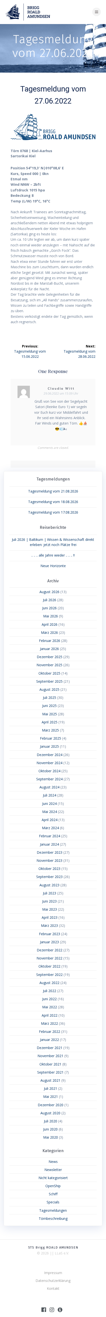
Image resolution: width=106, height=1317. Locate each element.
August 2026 (49, 591)
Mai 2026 (50, 616)
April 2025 (49, 722)
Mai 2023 (49, 909)
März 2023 (49, 925)
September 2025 (49, 681)
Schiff (53, 1194)
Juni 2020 (50, 1129)
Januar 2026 (49, 648)
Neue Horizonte (53, 565)
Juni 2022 (49, 999)
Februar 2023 (49, 933)
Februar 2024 (49, 836)
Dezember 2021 (49, 1047)
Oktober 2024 (49, 771)
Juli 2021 (50, 1088)
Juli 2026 (49, 600)
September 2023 (49, 876)
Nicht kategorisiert (53, 1177)
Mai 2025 (49, 714)
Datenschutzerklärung (53, 1280)
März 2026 (49, 632)
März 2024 (50, 827)
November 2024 (49, 762)
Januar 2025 (49, 746)
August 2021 (50, 1080)
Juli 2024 (49, 795)
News (53, 1161)
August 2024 (49, 787)
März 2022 (49, 1023)
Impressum (53, 1272)
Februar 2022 (49, 1031)
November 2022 (49, 958)
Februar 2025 (50, 738)
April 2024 (49, 819)
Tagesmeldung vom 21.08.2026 (53, 491)
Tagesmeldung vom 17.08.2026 (53, 512)
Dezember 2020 (50, 1105)
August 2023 (49, 885)
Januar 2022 (49, 1039)
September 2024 (49, 779)
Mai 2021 (50, 1096)
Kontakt (53, 1288)
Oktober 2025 (49, 673)
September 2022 (49, 974)
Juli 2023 (49, 893)
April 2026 (49, 624)
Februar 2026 (49, 640)
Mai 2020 (50, 1137)
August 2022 (49, 982)
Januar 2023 (49, 942)
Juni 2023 (49, 901)
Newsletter (53, 1169)
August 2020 (50, 1113)
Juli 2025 (49, 697)
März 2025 (50, 730)
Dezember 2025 (49, 656)
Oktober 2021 (50, 1064)
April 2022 (49, 1015)
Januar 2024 (49, 844)
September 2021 (50, 1072)
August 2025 (49, 689)
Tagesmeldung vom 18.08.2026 (53, 501)
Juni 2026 (49, 608)
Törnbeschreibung (53, 1218)
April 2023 (49, 917)
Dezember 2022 (49, 950)
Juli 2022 (49, 990)
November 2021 (50, 1055)
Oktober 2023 (49, 868)
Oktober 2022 (49, 966)
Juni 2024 (49, 803)
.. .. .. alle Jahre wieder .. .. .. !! (53, 555)
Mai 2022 (49, 1007)
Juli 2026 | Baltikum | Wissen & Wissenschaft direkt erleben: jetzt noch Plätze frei (53, 542)
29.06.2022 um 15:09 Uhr (61, 393)
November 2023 (49, 860)
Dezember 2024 (49, 754)
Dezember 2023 (49, 852)
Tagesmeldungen (53, 1210)
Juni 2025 (49, 705)
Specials (53, 1202)
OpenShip (53, 1186)
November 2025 (49, 665)
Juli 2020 (50, 1121)
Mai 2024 (49, 811)
